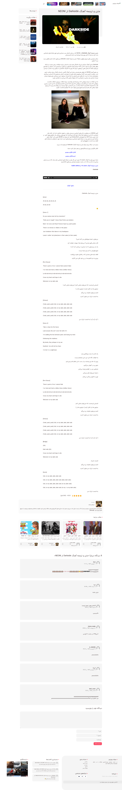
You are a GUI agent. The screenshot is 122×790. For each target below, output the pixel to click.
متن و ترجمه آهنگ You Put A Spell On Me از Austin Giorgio (24, 60)
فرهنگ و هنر (52, 4)
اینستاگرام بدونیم (71, 156)
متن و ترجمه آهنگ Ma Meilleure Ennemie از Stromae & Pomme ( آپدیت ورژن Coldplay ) (24, 52)
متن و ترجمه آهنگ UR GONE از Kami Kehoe (43, 762)
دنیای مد (76, 4)
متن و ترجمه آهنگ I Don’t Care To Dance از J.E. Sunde (24, 38)
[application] (70, 177)
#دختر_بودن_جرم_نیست (89, 606)
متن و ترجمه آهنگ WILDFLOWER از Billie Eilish (24, 45)
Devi (94, 562)
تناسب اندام (88, 4)
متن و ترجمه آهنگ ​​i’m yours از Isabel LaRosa (84, 166)
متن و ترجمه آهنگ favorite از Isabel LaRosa (24, 30)
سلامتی (100, 4)
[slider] (46, 177)
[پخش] (96, 177)
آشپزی (64, 4)
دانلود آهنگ (70, 186)
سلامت (86, 761)
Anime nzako (92, 626)
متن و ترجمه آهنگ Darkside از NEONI (79, 11)
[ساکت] (48, 177)
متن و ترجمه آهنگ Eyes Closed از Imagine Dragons (24, 23)
